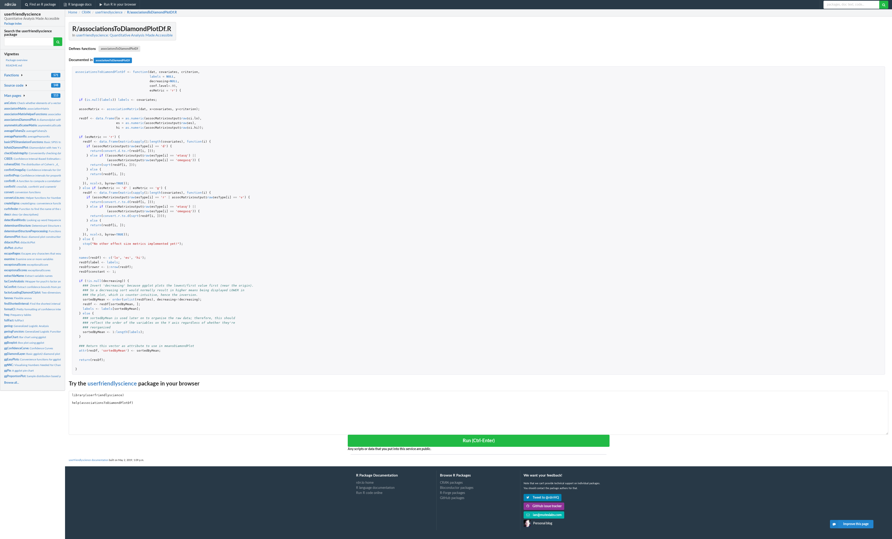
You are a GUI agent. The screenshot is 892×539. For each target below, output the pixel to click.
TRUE (120, 183)
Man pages (12, 96)
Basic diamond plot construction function (38, 236)
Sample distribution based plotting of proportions (45, 376)
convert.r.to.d (116, 202)
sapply (138, 141)
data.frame (105, 118)
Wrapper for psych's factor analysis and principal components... (53, 281)
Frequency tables (17, 315)
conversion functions (22, 192)
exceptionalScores (27, 270)
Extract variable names (28, 275)
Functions (11, 75)
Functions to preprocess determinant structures (55, 231)
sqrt (107, 165)
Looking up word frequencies (33, 220)
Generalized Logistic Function (32, 331)
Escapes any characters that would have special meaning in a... (50, 253)
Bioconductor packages (456, 488)
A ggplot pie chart (19, 370)
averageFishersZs (25, 131)
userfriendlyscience (112, 384)
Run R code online (369, 493)
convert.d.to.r (116, 151)
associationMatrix (26, 108)
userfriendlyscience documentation (88, 460)
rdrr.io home (365, 482)
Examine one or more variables (28, 259)
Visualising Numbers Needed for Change (34, 365)
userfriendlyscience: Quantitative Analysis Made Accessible (124, 35)
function (140, 72)
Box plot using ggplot (24, 342)
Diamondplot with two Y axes (34, 147)
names (83, 257)
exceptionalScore (26, 264)
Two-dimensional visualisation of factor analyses (52, 292)
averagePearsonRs (27, 136)
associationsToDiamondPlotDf (119, 48)
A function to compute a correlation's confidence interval (45, 181)
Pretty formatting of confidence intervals (35, 309)
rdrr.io (10, 5)
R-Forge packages (452, 493)
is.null (92, 99)
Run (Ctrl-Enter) (479, 440)
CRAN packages (451, 482)
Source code (13, 85)
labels (155, 76)
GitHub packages (452, 498)
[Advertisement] (853, 91)
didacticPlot (19, 242)
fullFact (14, 320)
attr (82, 350)
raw (184, 118)
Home (72, 12)
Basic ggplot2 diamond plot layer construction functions (49, 354)
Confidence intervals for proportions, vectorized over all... (47, 175)
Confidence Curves (28, 348)
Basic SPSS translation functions (44, 142)
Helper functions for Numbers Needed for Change (45, 197)
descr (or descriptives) (21, 214)
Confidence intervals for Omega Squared (40, 170)
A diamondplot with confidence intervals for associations (55, 119)
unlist (129, 299)
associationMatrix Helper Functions (48, 114)
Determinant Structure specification (39, 225)
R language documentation (375, 488)
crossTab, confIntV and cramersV (30, 186)
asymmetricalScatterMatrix (37, 125)
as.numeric (134, 118)
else (94, 155)
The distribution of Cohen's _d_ (31, 164)
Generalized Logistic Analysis (26, 326)
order (117, 299)
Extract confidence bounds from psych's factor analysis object (48, 287)
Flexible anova (18, 298)
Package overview (16, 60)
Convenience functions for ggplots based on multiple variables (50, 359)
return (95, 151)
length (155, 141)
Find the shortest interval (32, 303)
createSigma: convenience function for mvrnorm (41, 203)
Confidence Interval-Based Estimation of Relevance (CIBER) (45, 158)
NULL (170, 76)
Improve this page (856, 524)
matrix (125, 141)
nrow (114, 267)
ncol (94, 183)
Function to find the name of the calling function (41, 209)
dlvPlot (13, 248)
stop (86, 243)
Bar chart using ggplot (25, 337)
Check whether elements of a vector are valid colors (42, 103)
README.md (14, 65)
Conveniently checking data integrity (38, 153)
